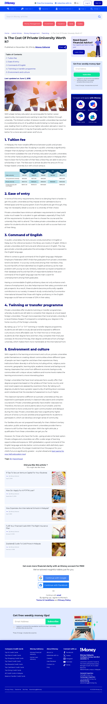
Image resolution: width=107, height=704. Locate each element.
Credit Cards (80, 122)
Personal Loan (80, 110)
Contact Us (50, 664)
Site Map (25, 689)
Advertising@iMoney (35, 689)
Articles (96, 9)
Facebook (69, 652)
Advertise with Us (64, 3)
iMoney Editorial (42, 47)
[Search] (99, 17)
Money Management (32, 24)
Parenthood (17, 459)
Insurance (45, 9)
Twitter (68, 655)
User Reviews (51, 661)
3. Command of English (16, 65)
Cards (71, 24)
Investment (49, 24)
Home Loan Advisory (34, 658)
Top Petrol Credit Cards (13, 655)
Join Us (98, 3)
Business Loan (93, 110)
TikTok (68, 665)
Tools (82, 9)
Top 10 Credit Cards (11, 652)
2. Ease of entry (12, 62)
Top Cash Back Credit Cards (14, 667)
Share (61, 47)
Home (7, 33)
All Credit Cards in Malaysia (14, 673)
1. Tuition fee (11, 58)
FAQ (48, 667)
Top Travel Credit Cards (13, 661)
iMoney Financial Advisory (35, 653)
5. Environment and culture (18, 72)
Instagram (69, 658)
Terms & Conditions (45, 600)
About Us (50, 652)
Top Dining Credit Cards (13, 670)
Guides (80, 24)
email (59, 595)
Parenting (45, 33)
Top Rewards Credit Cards (14, 664)
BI (11, 459)
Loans (12, 9)
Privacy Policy (64, 600)
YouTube (69, 662)
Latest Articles (16, 33)
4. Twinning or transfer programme (21, 69)
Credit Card (28, 9)
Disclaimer (18, 689)
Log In (87, 3)
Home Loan (93, 122)
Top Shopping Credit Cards (14, 658)
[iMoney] (10, 3)
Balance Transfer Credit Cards (15, 676)
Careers (49, 658)
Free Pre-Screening (45, 3)
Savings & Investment (64, 9)
